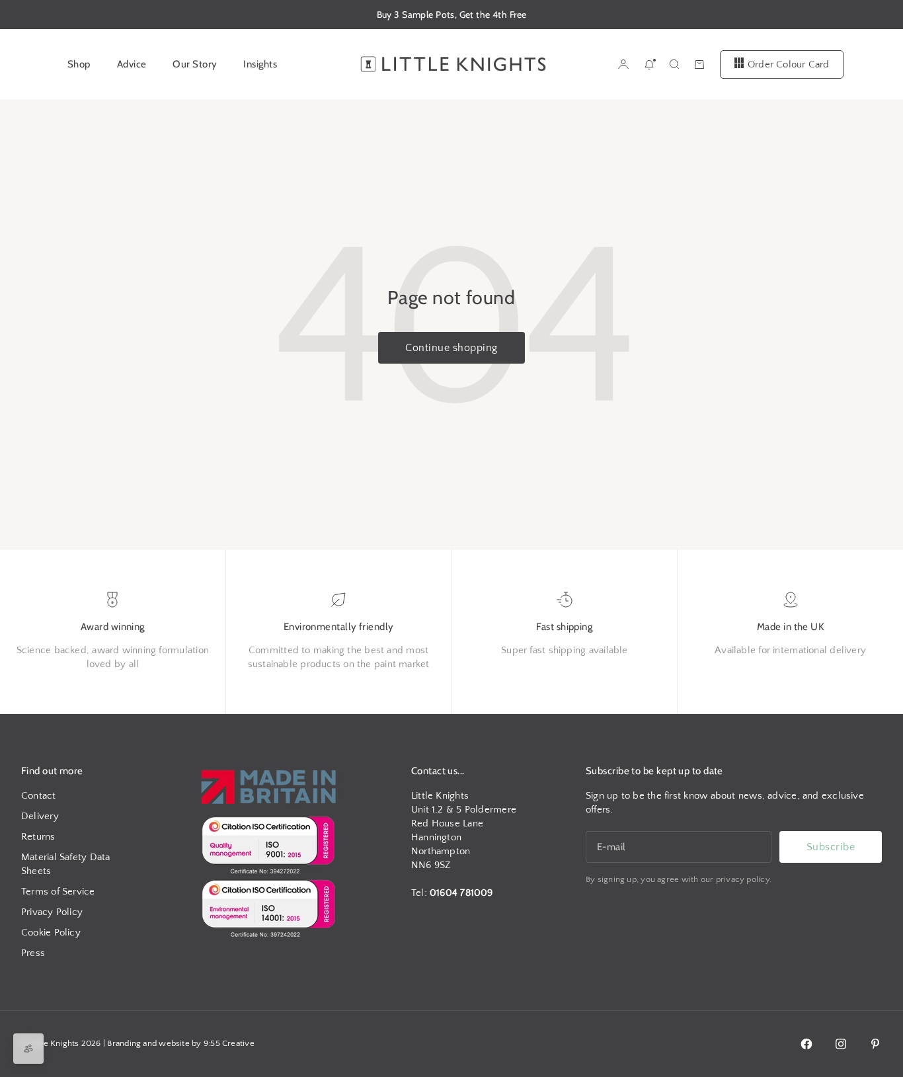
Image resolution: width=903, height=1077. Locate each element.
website (174, 1043)
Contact (38, 795)
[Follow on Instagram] (840, 1044)
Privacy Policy (52, 912)
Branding (124, 1043)
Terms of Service (58, 891)
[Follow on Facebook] (806, 1044)
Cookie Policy (51, 932)
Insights (260, 64)
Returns (38, 836)
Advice (132, 64)
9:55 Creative (229, 1043)
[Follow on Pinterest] (875, 1044)
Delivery (40, 816)
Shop (79, 64)
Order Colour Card (789, 63)
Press (33, 953)
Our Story (195, 64)
